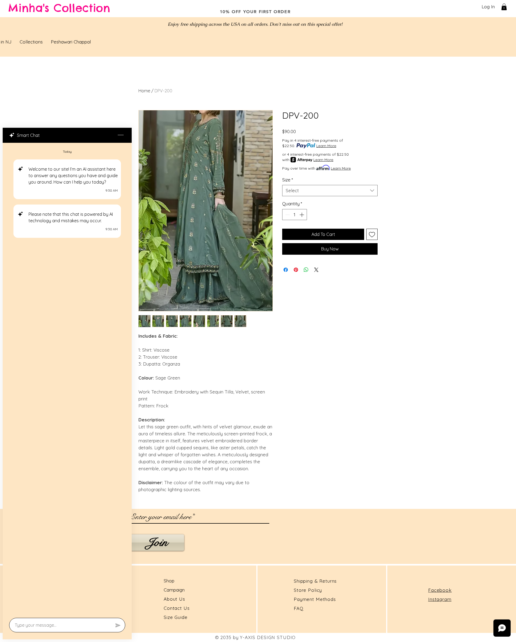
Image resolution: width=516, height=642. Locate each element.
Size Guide (176, 617)
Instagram (440, 599)
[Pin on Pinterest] (296, 270)
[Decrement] (287, 214)
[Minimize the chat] (120, 135)
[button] (504, 6)
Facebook (440, 590)
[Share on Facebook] (285, 270)
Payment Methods (315, 599)
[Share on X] (316, 270)
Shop (169, 580)
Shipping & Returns (315, 581)
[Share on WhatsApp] (306, 270)
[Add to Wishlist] (372, 234)
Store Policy (308, 590)
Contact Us (177, 608)
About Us (175, 599)
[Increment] (302, 214)
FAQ (298, 608)
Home (144, 90)
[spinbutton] (294, 214)
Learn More (326, 145)
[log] (67, 379)
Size (287, 180)
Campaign (174, 590)
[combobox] (330, 190)
